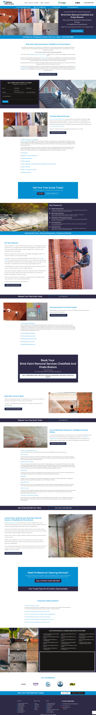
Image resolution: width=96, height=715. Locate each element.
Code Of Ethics (50, 710)
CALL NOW (40, 193)
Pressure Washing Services (58, 132)
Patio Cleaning (20, 709)
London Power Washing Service (48, 74)
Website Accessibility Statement (53, 709)
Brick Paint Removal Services (58, 315)
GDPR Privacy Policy (51, 704)
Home (26, 2)
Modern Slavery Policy (51, 703)
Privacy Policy (49, 707)
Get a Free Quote (63, 296)
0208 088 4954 (89, 2)
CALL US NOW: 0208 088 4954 (48, 581)
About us (31, 2)
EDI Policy (49, 708)
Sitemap (36, 709)
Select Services (16, 90)
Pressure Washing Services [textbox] (19, 92)
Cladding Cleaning (21, 705)
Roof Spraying (20, 708)
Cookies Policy (49, 705)
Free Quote (37, 704)
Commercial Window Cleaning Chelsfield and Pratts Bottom (85, 643)
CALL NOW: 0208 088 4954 (63, 508)
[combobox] (19, 92)
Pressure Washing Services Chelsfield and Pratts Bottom (51, 634)
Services (36, 2)
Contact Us (47, 2)
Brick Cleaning (20, 712)
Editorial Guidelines (50, 712)
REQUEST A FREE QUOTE (52, 193)
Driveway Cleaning (21, 710)
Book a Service (77, 31)
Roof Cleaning (20, 707)
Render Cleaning (21, 704)
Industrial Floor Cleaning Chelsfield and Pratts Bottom (68, 643)
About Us (36, 705)
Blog (42, 2)
